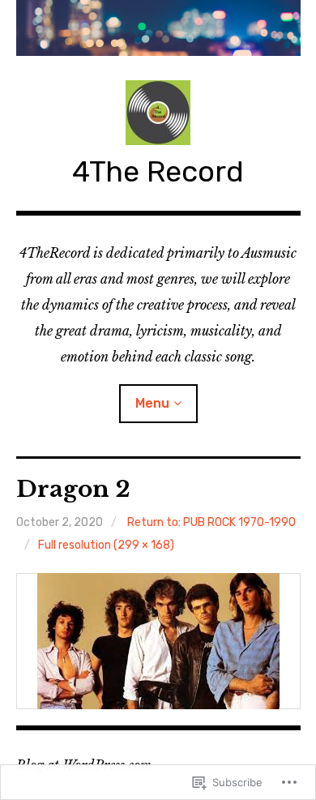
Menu (152, 403)
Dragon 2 (73, 489)
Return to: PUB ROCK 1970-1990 (211, 522)
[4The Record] (158, 28)
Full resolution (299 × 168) (106, 545)
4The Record (158, 171)
